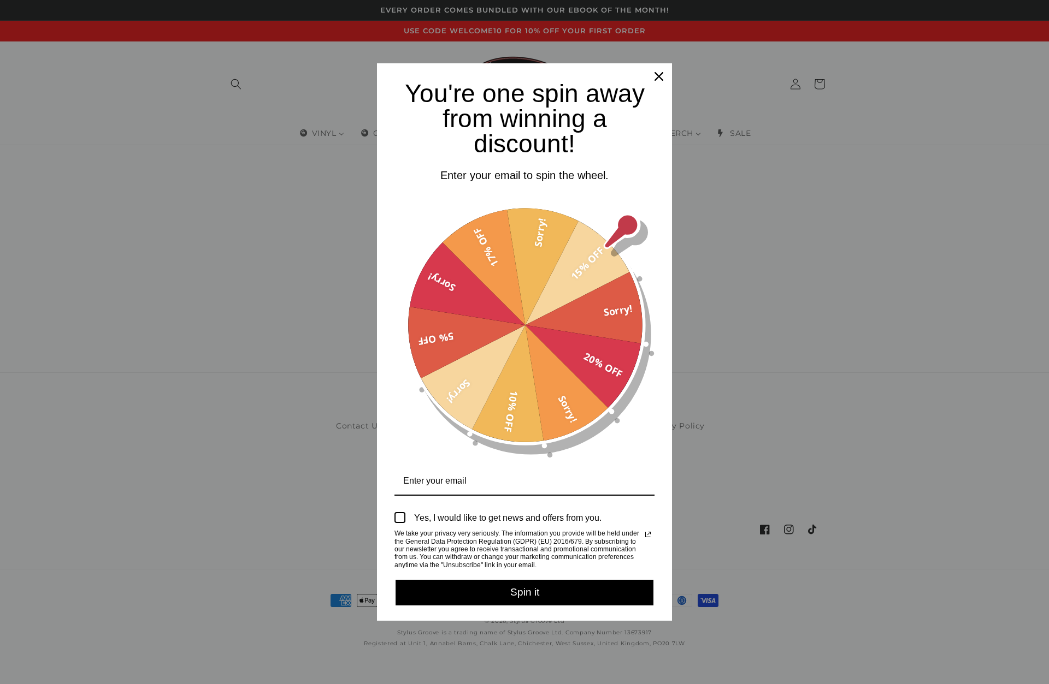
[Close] (659, 76)
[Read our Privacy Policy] (648, 534)
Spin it (524, 592)
